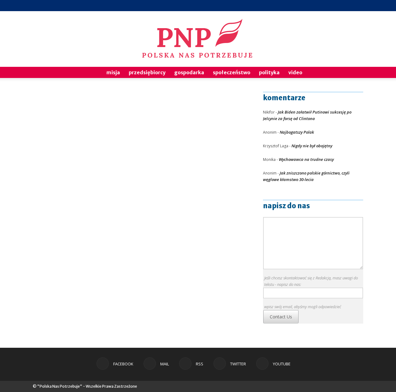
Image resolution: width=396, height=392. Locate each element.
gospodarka (189, 72)
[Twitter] (348, 5)
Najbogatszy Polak (297, 132)
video (295, 72)
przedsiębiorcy (147, 72)
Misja (113, 72)
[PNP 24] (198, 39)
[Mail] (328, 5)
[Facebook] (317, 5)
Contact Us (281, 317)
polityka (269, 72)
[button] (355, 73)
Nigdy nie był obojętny (311, 146)
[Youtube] (358, 5)
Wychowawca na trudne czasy (306, 159)
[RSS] (338, 5)
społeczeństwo (231, 72)
